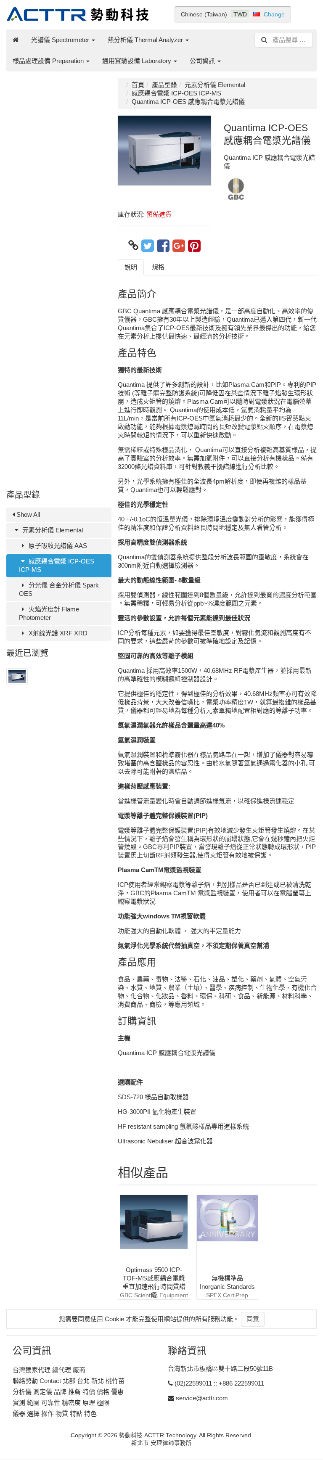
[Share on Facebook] (163, 245)
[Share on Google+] (178, 245)
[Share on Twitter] (147, 245)
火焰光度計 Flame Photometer (49, 613)
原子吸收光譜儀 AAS (57, 545)
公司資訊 (203, 60)
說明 (130, 267)
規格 (158, 266)
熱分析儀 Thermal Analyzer (146, 39)
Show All (27, 514)
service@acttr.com (202, 1398)
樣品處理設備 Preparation (49, 60)
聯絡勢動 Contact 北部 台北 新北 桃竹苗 (68, 1380)
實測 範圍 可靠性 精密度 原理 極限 (61, 1402)
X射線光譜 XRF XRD (57, 633)
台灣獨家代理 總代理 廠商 (49, 1369)
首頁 (138, 84)
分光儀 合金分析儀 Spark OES (59, 589)
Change (274, 14)
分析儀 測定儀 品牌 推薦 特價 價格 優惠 (68, 1391)
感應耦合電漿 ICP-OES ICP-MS (56, 565)
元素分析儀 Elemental (52, 530)
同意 (252, 1318)
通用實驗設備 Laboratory (137, 60)
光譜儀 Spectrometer (61, 39)
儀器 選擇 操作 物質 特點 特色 (55, 1413)
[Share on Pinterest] (194, 245)
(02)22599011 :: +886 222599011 (219, 1383)
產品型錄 (164, 84)
